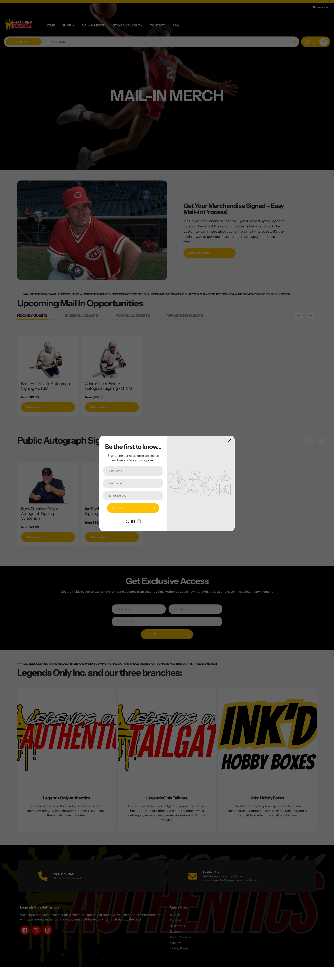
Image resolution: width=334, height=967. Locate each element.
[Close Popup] (229, 440)
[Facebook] (133, 521)
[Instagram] (139, 521)
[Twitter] (127, 521)
